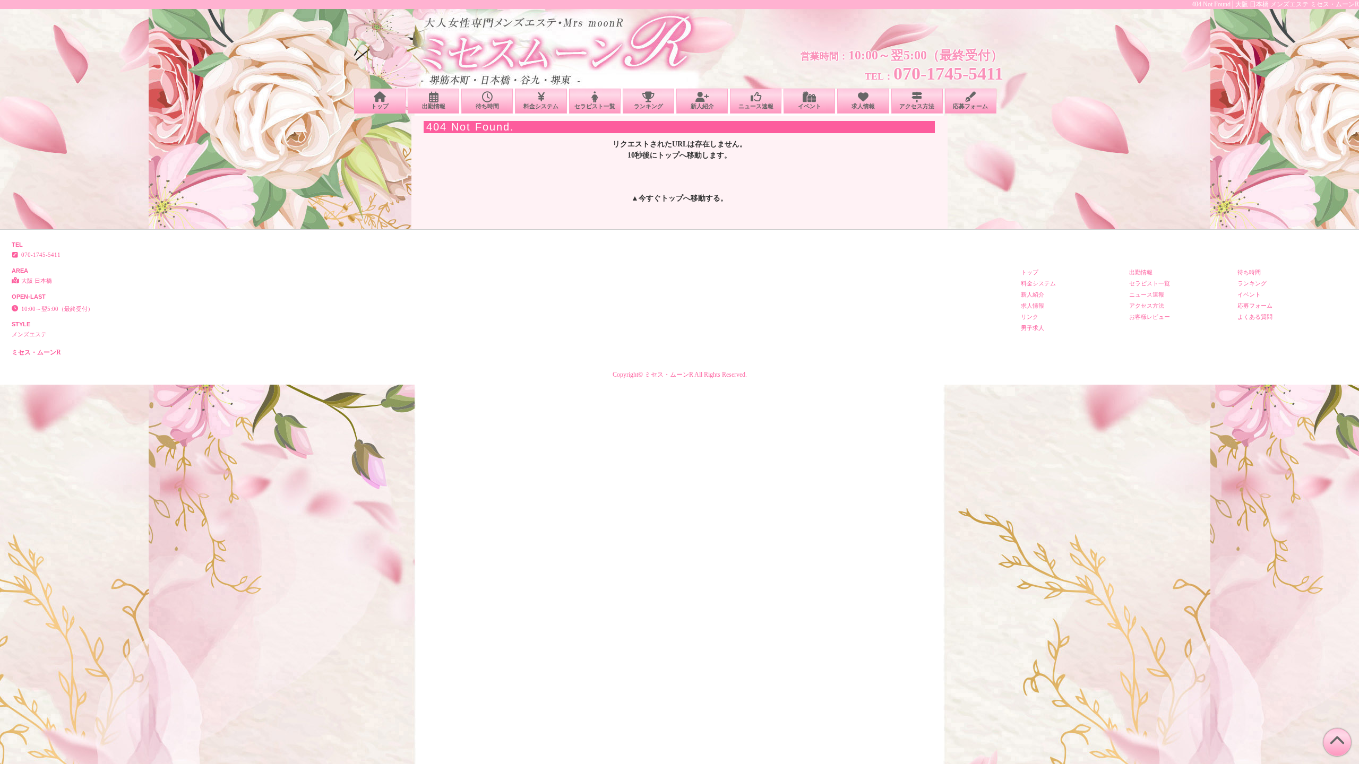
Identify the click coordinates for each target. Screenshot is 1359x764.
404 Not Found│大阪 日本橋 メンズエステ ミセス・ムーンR (1275, 4)
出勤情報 (433, 106)
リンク (1029, 317)
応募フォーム (970, 106)
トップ (380, 106)
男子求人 (1032, 328)
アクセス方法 (916, 106)
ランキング (648, 106)
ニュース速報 (755, 106)
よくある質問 (1254, 317)
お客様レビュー (1149, 317)
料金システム (540, 106)
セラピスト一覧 (594, 106)
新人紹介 (702, 106)
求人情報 (863, 106)
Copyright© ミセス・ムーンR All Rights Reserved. (680, 374)
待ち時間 (487, 106)
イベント (809, 106)
